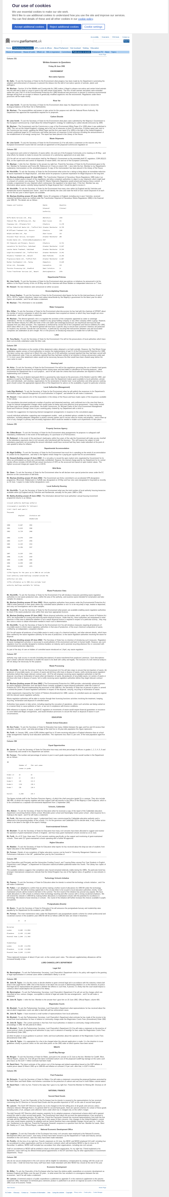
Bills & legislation (53, 52)
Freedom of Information (37, 1192)
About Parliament (61, 48)
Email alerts (105, 37)
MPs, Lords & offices (43, 48)
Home (8, 48)
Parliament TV (97, 52)
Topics (113, 52)
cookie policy (85, 18)
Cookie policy (87, 1192)
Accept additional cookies (29, 26)
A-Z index (8, 1192)
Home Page (102, 54)
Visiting (86, 48)
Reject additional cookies (64, 26)
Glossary (16, 1192)
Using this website (58, 1192)
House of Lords (29, 52)
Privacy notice (78, 1192)
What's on (40, 52)
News (107, 52)
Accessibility (95, 37)
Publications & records (81, 52)
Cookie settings (93, 26)
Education (95, 48)
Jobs (48, 1192)
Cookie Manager (97, 1192)
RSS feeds (115, 37)
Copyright (69, 1192)
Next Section (11, 1187)
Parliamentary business (23, 48)
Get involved (75, 48)
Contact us (125, 37)
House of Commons (13, 52)
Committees (66, 52)
